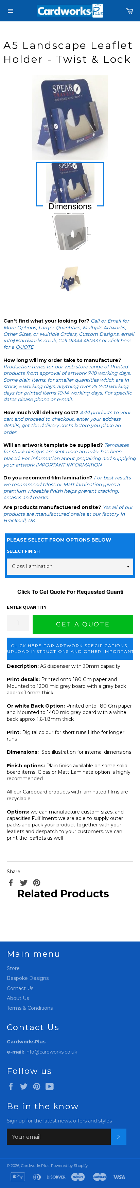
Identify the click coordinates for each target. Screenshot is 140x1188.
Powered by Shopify (69, 1165)
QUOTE (24, 347)
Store (13, 968)
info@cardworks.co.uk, (30, 340)
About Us (18, 998)
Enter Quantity (27, 607)
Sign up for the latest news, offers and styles (59, 1121)
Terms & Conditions (30, 1008)
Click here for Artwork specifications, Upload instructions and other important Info (70, 648)
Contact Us (20, 988)
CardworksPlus (35, 1165)
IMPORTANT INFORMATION (69, 465)
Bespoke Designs (28, 978)
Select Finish (23, 551)
